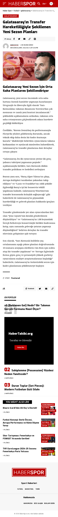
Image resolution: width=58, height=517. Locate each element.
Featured (15, 278)
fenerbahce (48, 404)
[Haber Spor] (22, 3)
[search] (39, 3)
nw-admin (8, 313)
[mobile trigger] (5, 3)
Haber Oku (20, 347)
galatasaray (10, 16)
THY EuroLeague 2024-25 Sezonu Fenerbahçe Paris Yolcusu (19, 450)
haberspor (14, 45)
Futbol (45, 407)
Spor (44, 413)
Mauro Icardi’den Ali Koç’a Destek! (20, 408)
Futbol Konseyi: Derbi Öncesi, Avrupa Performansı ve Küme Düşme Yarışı (21, 423)
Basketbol (47, 451)
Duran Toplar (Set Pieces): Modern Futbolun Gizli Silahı (24, 387)
